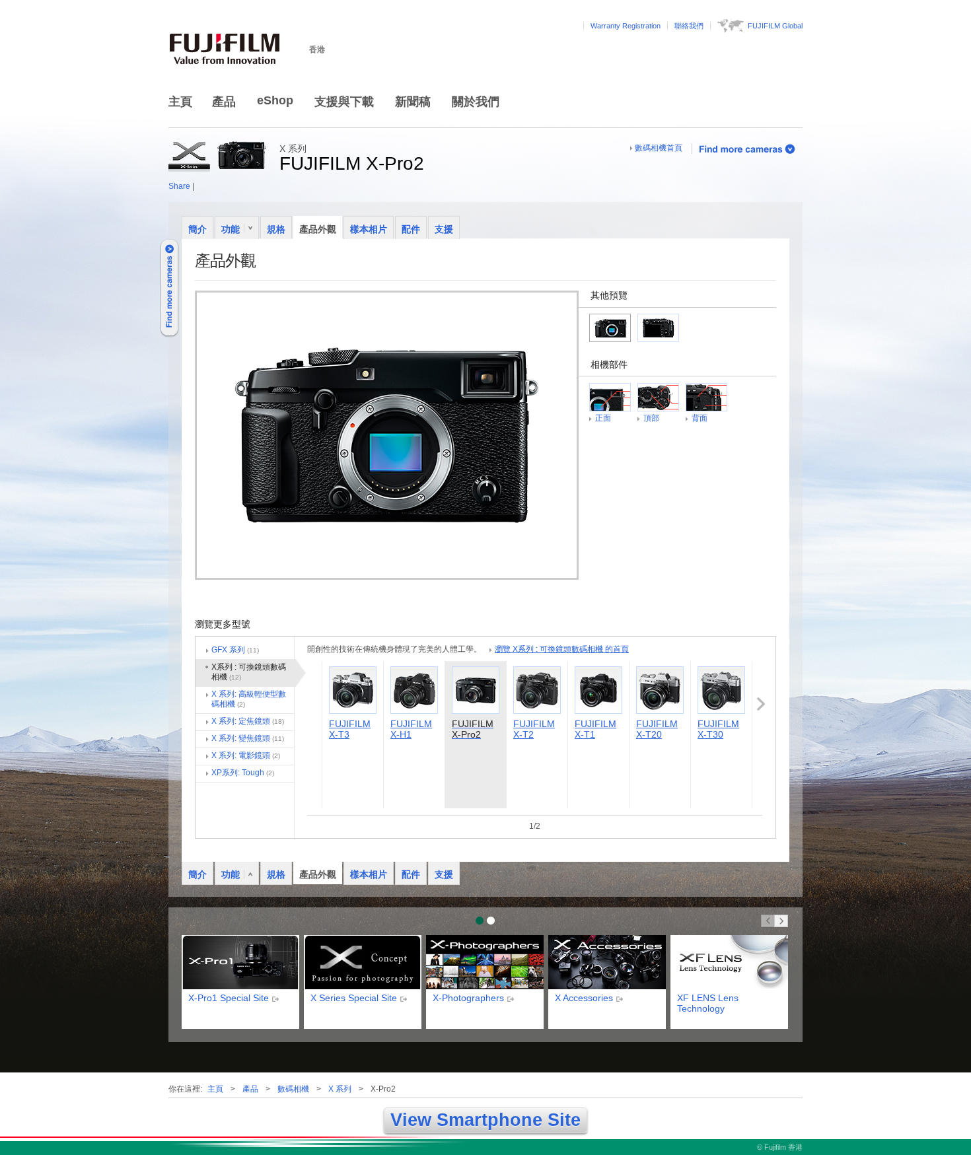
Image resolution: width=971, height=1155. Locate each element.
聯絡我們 (688, 26)
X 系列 (339, 1089)
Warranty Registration (626, 26)
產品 (224, 101)
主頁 (180, 101)
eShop (275, 100)
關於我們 (475, 101)
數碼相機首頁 (658, 148)
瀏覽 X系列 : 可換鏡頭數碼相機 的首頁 (562, 649)
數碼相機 (293, 1089)
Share (179, 186)
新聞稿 (413, 101)
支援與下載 (344, 101)
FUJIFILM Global (775, 26)
